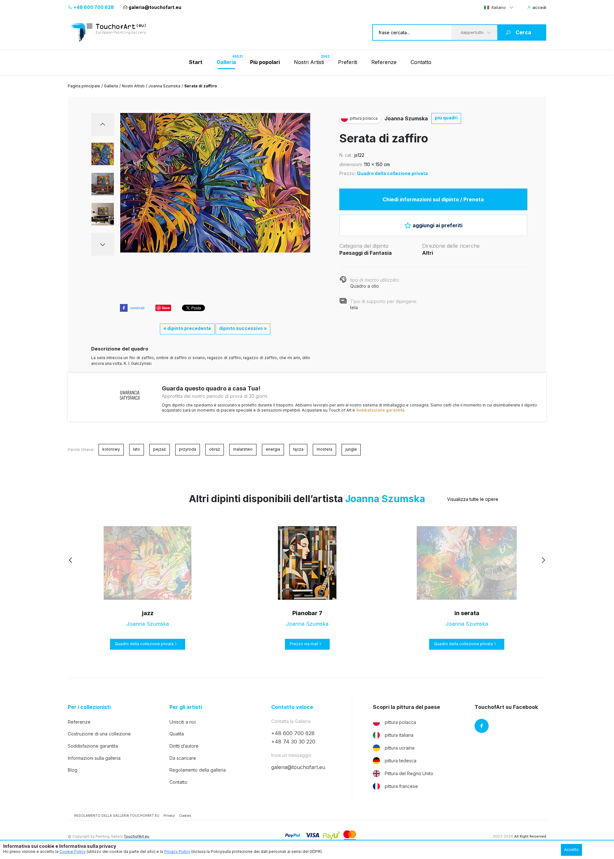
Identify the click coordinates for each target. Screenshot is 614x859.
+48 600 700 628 (93, 7)
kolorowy (111, 449)
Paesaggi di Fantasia (365, 253)
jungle (351, 449)
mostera (324, 449)
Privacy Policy (177, 851)
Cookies (185, 815)
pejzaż (159, 449)
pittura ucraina (399, 748)
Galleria (111, 86)
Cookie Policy (72, 851)
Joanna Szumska (164, 86)
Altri (427, 253)
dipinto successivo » (243, 328)
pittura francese (401, 786)
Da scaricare (182, 758)
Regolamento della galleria (197, 770)
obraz (214, 449)
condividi (137, 308)
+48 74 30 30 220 (293, 741)
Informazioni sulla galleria (94, 758)
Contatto (421, 62)
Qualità (176, 733)
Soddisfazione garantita (380, 410)
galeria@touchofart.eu (155, 7)
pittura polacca (400, 722)
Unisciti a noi (182, 722)
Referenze (384, 62)
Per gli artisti (185, 707)
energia (273, 449)
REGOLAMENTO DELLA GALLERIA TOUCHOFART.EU (116, 815)
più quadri (446, 117)
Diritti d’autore (184, 746)
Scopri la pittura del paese (406, 707)
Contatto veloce (292, 707)
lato (136, 449)
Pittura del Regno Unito (409, 773)
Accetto (571, 849)
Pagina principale (84, 86)
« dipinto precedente (187, 328)
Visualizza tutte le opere (472, 499)
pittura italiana (399, 735)
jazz (148, 613)
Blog (72, 770)
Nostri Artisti (309, 62)
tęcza (298, 449)
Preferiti (347, 62)
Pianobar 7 (307, 613)
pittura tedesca (400, 760)
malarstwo (243, 449)
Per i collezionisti (89, 707)
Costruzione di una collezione (99, 733)
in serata (466, 613)
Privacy (169, 815)
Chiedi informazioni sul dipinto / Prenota (433, 199)
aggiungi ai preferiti (437, 225)
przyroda (187, 449)
